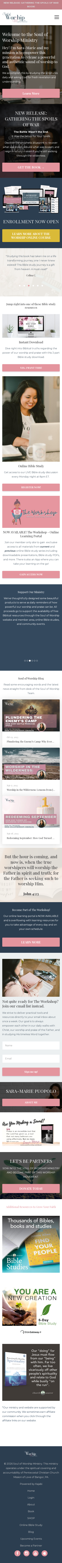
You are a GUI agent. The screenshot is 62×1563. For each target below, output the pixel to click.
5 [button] (38, 281)
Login (31, 1497)
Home (31, 1490)
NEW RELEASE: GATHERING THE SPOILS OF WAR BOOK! (31, 4)
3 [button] (28, 281)
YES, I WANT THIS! (31, 363)
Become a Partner (31, 1545)
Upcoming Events (31, 1538)
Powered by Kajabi (31, 1484)
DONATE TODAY (31, 1184)
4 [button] (33, 281)
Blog (31, 1532)
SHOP (31, 1518)
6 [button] (42, 281)
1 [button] (19, 281)
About (31, 1504)
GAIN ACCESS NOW (31, 570)
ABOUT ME (31, 1098)
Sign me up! (31, 1067)
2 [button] (24, 281)
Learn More (31, 93)
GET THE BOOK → (31, 167)
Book (31, 1511)
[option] (31, 265)
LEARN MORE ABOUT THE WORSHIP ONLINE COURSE (31, 235)
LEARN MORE (31, 938)
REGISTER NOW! (31, 483)
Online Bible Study (31, 1525)
